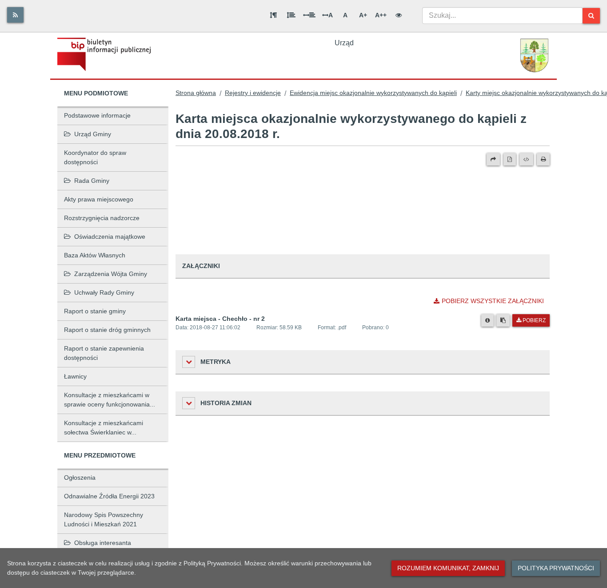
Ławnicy (75, 376)
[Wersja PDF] (509, 159)
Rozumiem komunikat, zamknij (448, 568)
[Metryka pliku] (487, 320)
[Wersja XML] (526, 159)
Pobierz (534, 320)
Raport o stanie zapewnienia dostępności (104, 353)
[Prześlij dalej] (493, 159)
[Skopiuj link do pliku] (503, 320)
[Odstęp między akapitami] (273, 15)
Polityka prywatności (556, 568)
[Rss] (15, 15)
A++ (381, 15)
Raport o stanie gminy (95, 311)
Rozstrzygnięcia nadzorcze (102, 217)
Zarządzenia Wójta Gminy (110, 273)
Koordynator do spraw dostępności (95, 157)
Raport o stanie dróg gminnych (107, 329)
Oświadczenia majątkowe (109, 236)
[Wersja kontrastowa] (398, 15)
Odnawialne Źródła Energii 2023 (109, 496)
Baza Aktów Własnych (94, 255)
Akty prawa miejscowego (98, 199)
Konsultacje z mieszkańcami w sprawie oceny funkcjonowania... (109, 399)
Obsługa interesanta (102, 542)
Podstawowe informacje (97, 115)
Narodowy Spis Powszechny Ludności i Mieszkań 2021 (103, 519)
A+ (363, 15)
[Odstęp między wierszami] (291, 15)
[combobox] (502, 16)
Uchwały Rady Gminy (104, 292)
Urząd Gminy (92, 134)
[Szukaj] (591, 16)
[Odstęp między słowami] (309, 15)
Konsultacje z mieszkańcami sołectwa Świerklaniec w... (103, 427)
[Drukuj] (543, 159)
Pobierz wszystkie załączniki (493, 300)
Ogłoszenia (80, 477)
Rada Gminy (91, 180)
